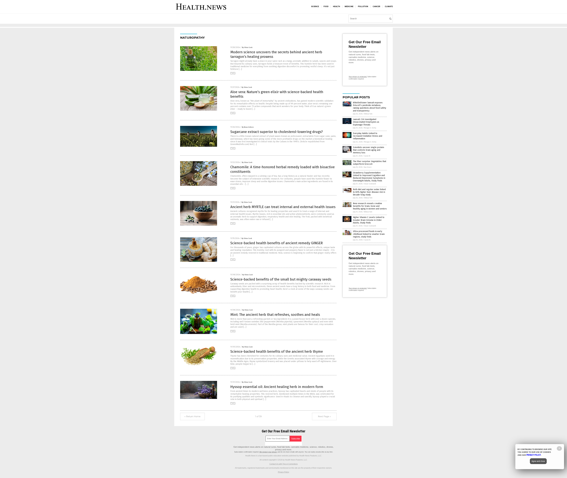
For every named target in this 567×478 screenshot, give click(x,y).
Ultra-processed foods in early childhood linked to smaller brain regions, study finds (369, 234)
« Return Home (192, 416)
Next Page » (324, 416)
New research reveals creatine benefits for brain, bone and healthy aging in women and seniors (370, 206)
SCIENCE (315, 6)
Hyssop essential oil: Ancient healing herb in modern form (276, 387)
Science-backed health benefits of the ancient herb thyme (276, 351)
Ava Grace (368, 167)
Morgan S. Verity (370, 128)
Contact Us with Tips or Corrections (283, 464)
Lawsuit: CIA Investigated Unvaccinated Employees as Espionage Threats (366, 122)
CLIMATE (389, 6)
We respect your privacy (268, 452)
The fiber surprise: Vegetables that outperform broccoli (369, 162)
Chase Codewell (370, 184)
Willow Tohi (368, 114)
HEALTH (336, 6)
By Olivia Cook (247, 47)
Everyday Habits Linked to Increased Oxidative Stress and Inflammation (367, 136)
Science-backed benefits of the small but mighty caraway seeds (280, 279)
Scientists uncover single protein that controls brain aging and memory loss (368, 150)
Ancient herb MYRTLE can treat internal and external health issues (282, 207)
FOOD (326, 6)
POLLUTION (363, 6)
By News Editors (248, 127)
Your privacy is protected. (358, 76)
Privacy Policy (283, 472)
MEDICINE (349, 6)
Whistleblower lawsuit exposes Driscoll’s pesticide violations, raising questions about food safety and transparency (369, 106)
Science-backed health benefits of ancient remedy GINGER (276, 243)
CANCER (376, 6)
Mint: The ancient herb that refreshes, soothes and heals (275, 315)
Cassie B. (367, 156)
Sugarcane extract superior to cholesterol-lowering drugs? (276, 132)
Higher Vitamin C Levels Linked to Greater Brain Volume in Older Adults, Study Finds (368, 220)
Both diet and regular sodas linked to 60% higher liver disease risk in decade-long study (369, 192)
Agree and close (538, 461)
